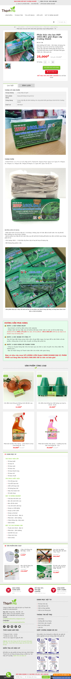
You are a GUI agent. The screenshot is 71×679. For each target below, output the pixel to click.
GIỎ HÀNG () (52, 71)
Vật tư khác (11, 522)
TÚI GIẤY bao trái (13, 483)
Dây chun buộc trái (13, 490)
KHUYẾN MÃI (34, 3)
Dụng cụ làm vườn (13, 510)
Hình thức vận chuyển (44, 623)
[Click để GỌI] (8, 674)
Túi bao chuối (12, 475)
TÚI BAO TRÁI (19, 15)
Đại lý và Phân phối (44, 625)
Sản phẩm (21, 27)
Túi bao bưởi (11, 461)
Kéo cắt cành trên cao (14, 501)
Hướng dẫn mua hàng (44, 621)
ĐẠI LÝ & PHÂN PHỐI (23, 3)
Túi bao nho (11, 468)
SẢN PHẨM (8, 15)
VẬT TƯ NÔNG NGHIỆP (51, 15)
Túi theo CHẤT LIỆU (12, 478)
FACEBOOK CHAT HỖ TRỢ (62, 677)
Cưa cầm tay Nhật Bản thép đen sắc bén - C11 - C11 (59, 551)
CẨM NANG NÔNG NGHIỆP (47, 3)
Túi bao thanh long (13, 471)
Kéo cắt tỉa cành (13, 503)
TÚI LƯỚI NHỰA (30, 15)
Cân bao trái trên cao (14, 498)
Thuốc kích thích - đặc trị (15, 515)
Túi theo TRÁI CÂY (12, 458)
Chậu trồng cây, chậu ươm (16, 520)
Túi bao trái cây (42, 604)
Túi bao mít (11, 473)
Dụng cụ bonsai (12, 513)
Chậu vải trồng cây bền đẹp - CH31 (26, 550)
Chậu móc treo (12, 535)
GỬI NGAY (46, 677)
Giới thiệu (41, 619)
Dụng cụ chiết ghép (14, 508)
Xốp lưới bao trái (43, 606)
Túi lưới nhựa (12, 493)
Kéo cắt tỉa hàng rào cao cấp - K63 (27, 566)
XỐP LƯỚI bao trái (13, 486)
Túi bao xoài (11, 466)
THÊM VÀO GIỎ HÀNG (52, 67)
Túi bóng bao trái (13, 488)
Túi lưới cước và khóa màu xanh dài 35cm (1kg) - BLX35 (59, 567)
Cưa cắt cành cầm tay (14, 505)
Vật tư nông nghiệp (44, 608)
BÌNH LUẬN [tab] (26, 85)
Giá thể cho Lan (12, 533)
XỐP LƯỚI (40, 15)
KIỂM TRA (62, 674)
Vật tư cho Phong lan (44, 610)
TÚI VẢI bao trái (12, 481)
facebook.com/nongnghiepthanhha (14, 622)
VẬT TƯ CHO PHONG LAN (34, 27)
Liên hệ (40, 627)
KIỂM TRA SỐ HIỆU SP (19, 655)
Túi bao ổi (11, 463)
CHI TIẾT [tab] (10, 86)
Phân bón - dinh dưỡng (50, 27)
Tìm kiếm (62, 22)
